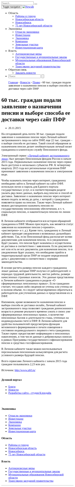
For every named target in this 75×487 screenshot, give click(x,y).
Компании (21, 41)
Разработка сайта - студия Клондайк (29, 392)
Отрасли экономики (27, 31)
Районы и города (25, 16)
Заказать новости (25, 72)
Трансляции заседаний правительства (37, 66)
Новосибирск (23, 22)
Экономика (22, 38)
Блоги (12, 386)
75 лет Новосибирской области (33, 25)
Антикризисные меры (28, 53)
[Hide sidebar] (35, 4)
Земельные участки (26, 44)
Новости (13, 389)
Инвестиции (22, 35)
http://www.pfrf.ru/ (25, 370)
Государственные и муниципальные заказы (41, 57)
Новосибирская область (29, 19)
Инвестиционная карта (29, 47)
